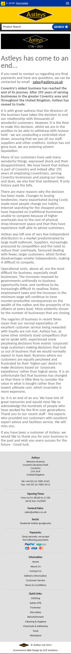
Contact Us (35, 571)
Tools (35, 631)
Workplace (35, 635)
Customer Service (35, 580)
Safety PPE (35, 603)
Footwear (35, 607)
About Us (35, 566)
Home (35, 562)
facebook (25, 523)
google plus (45, 523)
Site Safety (35, 612)
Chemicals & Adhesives (35, 626)
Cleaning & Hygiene (35, 621)
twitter (34, 523)
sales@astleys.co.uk (48, 82)
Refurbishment (35, 617)
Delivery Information (35, 576)
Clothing (35, 598)
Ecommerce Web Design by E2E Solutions (35, 650)
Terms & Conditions (35, 585)
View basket (22, 3)
